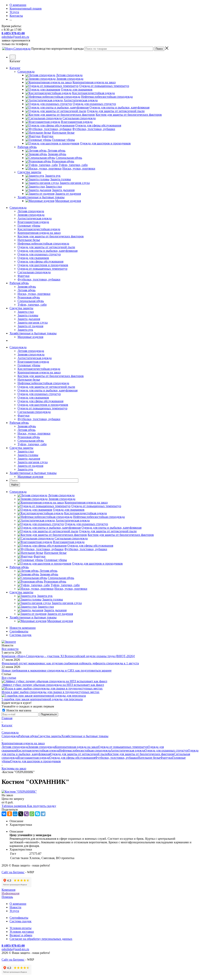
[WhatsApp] (31, 813)
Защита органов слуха (33, 322)
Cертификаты (19, 917)
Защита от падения (30, 326)
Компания (8, 889)
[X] (20, 813)
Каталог (15, 68)
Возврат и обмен (21, 935)
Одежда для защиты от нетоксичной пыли (46, 247)
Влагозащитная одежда (33, 222)
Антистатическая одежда (35, 218)
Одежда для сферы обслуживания (40, 261)
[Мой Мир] (15, 813)
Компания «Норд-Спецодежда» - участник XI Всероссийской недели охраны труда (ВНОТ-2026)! (68, 656)
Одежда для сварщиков (33, 258)
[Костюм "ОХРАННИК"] (19, 791)
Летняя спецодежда (31, 211)
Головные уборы (29, 225)
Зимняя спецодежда (31, 214)
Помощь (7, 897)
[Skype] (37, 813)
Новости (15, 907)
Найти (14, 484)
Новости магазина (18, 710)
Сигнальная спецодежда (34, 272)
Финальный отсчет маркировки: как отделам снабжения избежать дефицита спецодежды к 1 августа (70, 663)
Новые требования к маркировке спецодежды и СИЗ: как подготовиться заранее (57, 670)
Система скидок (20, 921)
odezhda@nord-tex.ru (15, 37)
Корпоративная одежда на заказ (39, 232)
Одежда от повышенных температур (42, 268)
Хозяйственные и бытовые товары (33, 333)
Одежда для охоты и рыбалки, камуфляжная (47, 250)
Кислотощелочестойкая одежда (39, 229)
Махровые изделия (30, 337)
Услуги (14, 911)
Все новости (10, 649)
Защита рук (25, 329)
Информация (10, 893)
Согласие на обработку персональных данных (41, 938)
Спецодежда (18, 207)
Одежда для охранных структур (39, 254)
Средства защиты (21, 308)
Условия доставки (22, 931)
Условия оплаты (20, 928)
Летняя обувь (26, 290)
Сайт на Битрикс (13, 872)
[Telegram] (43, 813)
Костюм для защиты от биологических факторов (51, 236)
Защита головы (28, 315)
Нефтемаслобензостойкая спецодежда (43, 243)
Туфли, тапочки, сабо (32, 304)
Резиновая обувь (29, 297)
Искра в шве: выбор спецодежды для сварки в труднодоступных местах (50, 692)
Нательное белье (29, 240)
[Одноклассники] (9, 813)
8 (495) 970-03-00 (13, 33)
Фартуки (23, 276)
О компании (18, 903)
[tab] (106, 821)
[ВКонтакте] (4, 813)
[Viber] (26, 813)
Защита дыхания (29, 319)
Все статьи (9, 677)
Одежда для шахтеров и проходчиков (43, 265)
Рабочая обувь (19, 283)
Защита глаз (26, 311)
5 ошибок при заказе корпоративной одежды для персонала (42, 699)
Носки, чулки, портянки (34, 293)
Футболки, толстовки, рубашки (39, 279)
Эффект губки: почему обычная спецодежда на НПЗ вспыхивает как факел (53, 685)
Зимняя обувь (27, 286)
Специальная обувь (31, 301)
